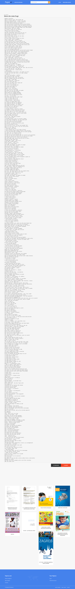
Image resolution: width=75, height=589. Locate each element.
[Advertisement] (37, 9)
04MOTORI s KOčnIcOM (62, 507)
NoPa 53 (12, 534)
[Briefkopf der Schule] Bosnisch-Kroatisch (12, 508)
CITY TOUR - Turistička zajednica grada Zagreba (46, 563)
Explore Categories (8, 578)
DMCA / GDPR (64, 587)
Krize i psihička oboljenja (46, 507)
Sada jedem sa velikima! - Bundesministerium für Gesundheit (63, 534)
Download (56, 465)
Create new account (53, 580)
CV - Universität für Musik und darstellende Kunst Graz (29, 508)
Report (66, 465)
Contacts (6, 582)
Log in (51, 578)
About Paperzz (7, 580)
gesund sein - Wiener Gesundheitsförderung (46, 528)
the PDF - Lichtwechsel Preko (29, 530)
